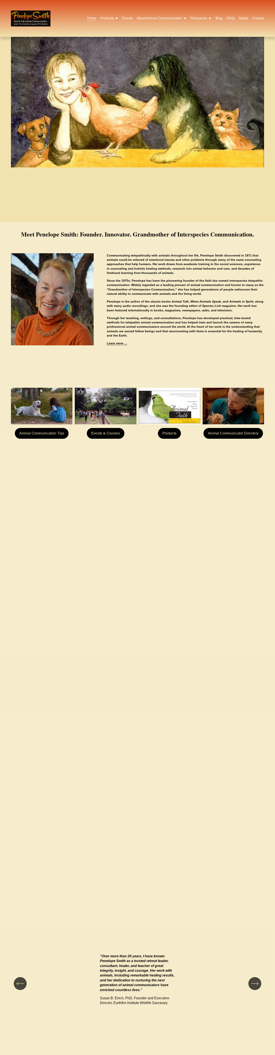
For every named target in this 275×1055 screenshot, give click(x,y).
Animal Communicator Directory (233, 433)
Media (243, 18)
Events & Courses (105, 433)
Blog (219, 18)
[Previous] (20, 983)
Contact (258, 18)
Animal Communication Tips (41, 433)
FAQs (230, 18)
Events (127, 18)
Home (91, 18)
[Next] (254, 983)
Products (169, 433)
